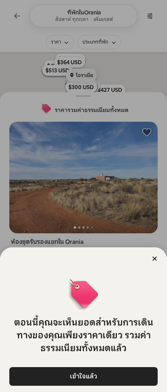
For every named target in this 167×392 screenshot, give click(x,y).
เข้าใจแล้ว (83, 376)
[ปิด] (154, 259)
